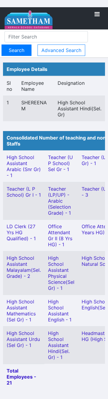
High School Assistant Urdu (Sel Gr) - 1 (23, 339)
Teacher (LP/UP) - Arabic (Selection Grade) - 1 (59, 201)
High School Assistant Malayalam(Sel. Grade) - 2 (24, 267)
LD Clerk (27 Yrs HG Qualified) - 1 (21, 232)
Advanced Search (61, 50)
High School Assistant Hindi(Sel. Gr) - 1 (59, 345)
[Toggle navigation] (97, 14)
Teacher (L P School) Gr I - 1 (24, 192)
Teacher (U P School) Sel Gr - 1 (60, 163)
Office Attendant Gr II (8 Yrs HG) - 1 (60, 235)
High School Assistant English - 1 (59, 311)
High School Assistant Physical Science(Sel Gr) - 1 (61, 273)
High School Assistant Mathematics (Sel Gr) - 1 (21, 311)
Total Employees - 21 (21, 377)
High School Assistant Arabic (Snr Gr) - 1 (24, 166)
